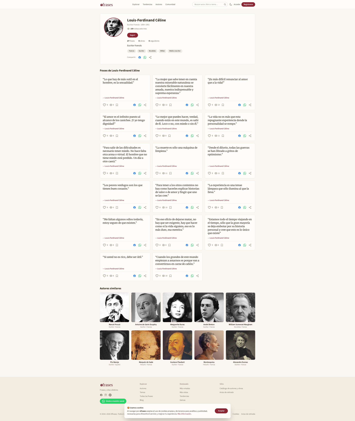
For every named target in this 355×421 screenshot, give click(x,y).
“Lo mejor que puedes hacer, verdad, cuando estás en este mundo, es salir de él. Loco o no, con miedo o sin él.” (177, 120)
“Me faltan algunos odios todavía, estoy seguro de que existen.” (123, 221)
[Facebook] (101, 395)
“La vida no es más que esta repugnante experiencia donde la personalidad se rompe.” (227, 120)
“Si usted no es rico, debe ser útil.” (123, 257)
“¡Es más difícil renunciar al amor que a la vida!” (228, 81)
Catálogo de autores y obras (231, 388)
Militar (162, 51)
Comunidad (170, 4)
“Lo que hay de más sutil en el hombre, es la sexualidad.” (120, 81)
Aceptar (221, 410)
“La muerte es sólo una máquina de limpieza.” (176, 149)
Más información (184, 414)
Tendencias (147, 4)
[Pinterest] (110, 395)
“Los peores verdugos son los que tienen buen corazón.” (122, 187)
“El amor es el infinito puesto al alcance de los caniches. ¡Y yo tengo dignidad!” (124, 120)
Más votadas (185, 388)
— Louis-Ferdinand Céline (113, 97)
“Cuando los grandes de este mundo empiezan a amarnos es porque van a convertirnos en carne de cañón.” (177, 260)
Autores (159, 4)
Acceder (237, 4)
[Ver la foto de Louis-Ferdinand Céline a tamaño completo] (113, 27)
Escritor (141, 51)
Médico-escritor (175, 51)
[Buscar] (226, 4)
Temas (142, 392)
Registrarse (248, 4)
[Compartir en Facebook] (139, 57)
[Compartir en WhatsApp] (145, 57)
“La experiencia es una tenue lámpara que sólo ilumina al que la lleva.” (228, 189)
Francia (131, 51)
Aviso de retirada (227, 392)
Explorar (136, 4)
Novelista (152, 51)
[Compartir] (150, 57)
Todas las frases (146, 396)
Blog (142, 400)
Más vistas (184, 392)
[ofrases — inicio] (107, 4)
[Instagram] (105, 395)
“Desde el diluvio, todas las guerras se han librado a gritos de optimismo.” (228, 151)
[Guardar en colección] (117, 105)
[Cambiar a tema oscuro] (230, 4)
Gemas (182, 400)
